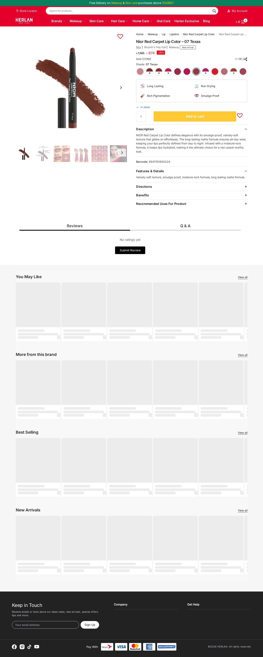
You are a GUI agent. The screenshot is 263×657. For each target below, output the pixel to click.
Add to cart (195, 116)
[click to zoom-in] (71, 87)
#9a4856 (243, 71)
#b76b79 (224, 71)
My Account (239, 10)
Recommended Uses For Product (161, 204)
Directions (144, 187)
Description (145, 129)
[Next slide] (121, 88)
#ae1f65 (205, 71)
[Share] (245, 59)
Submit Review (130, 250)
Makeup (153, 34)
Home (139, 34)
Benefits (142, 195)
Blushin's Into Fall (155, 47)
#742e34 (149, 71)
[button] (241, 21)
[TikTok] (29, 647)
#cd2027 (215, 71)
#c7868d (140, 71)
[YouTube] (36, 646)
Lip (163, 34)
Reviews (75, 226)
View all (242, 277)
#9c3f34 (233, 71)
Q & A (185, 226)
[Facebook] (14, 646)
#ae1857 (187, 71)
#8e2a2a (159, 71)
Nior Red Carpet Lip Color (199, 34)
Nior (138, 47)
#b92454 (168, 71)
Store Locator (28, 10)
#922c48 (177, 71)
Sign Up (89, 624)
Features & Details (150, 171)
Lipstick (174, 34)
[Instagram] (22, 646)
